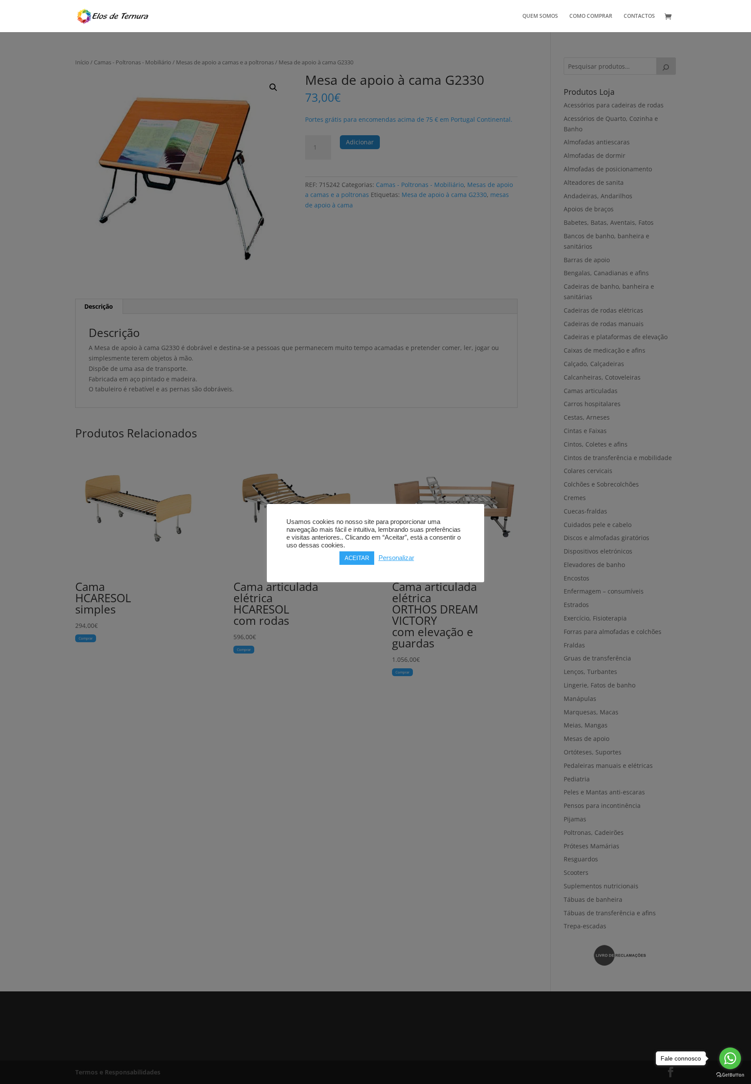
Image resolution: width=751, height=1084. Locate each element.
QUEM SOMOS (540, 16)
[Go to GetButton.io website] (730, 1075)
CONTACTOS (639, 16)
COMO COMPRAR (590, 16)
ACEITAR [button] (357, 558)
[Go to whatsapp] (730, 1058)
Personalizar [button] (396, 557)
